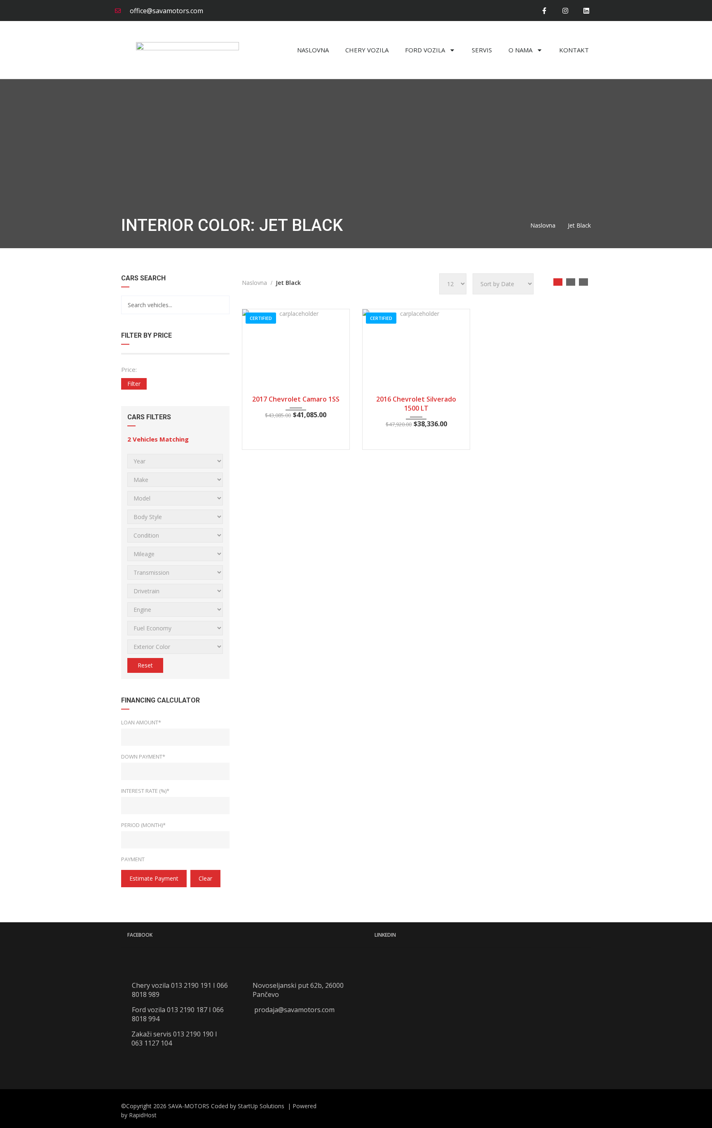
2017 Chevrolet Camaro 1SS (296, 399)
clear (205, 878)
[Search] (220, 305)
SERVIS (482, 50)
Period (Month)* (143, 825)
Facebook (139, 934)
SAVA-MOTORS (188, 1106)
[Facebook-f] (544, 10)
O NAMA (520, 50)
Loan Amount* (141, 722)
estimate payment (153, 878)
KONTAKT (574, 50)
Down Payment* (143, 756)
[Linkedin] (586, 10)
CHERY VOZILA (367, 50)
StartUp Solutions (262, 1106)
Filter (134, 384)
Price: (129, 369)
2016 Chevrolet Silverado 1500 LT (416, 404)
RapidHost (143, 1115)
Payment (133, 859)
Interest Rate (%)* (145, 790)
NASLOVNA (313, 50)
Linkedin (385, 934)
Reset (145, 665)
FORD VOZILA (425, 50)
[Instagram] (565, 10)
